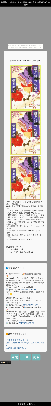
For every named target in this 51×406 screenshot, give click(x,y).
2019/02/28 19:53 (28, 290)
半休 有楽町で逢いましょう (18, 340)
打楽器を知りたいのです (17, 348)
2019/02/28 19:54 (26, 323)
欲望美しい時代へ (27, 404)
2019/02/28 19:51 (30, 305)
